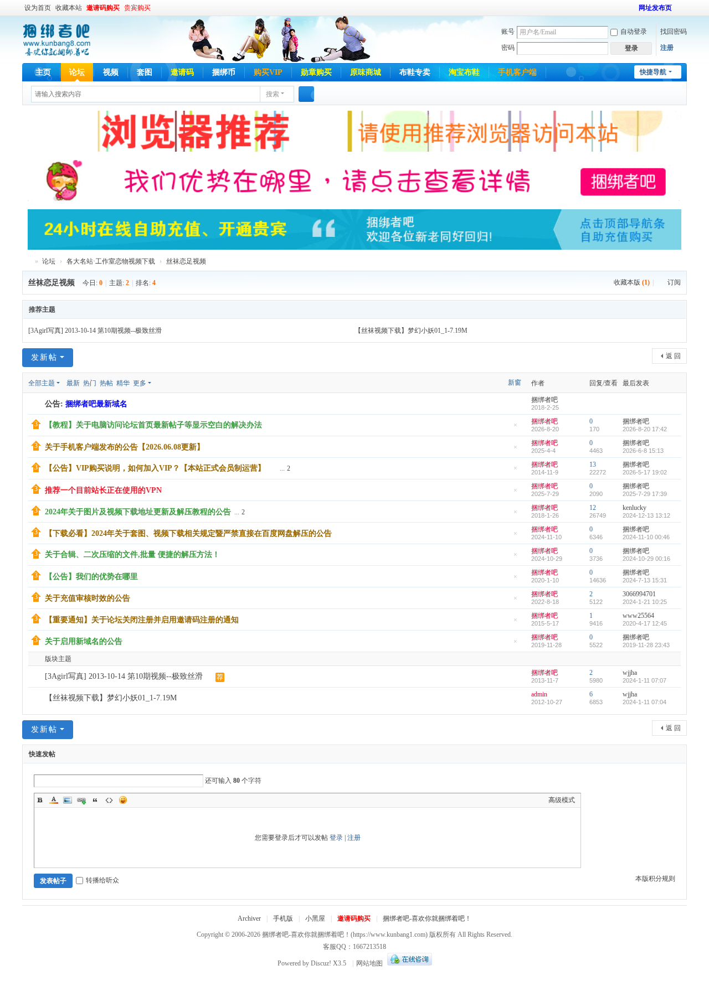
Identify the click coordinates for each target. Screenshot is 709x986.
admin (539, 694)
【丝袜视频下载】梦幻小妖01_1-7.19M (410, 330)
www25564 (638, 616)
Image (67, 800)
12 (592, 508)
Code (109, 800)
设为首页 (37, 8)
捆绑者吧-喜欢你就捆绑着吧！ (427, 918)
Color (53, 800)
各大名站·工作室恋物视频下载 (110, 261)
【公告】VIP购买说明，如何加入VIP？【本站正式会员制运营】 (155, 468)
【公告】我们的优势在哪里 (91, 576)
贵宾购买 (137, 8)
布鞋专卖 (414, 72)
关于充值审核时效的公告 (87, 598)
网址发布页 (655, 8)
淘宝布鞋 (464, 72)
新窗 (514, 382)
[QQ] (408, 963)
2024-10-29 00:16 (646, 558)
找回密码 (673, 31)
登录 (336, 838)
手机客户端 (517, 72)
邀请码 (182, 72)
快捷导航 (653, 72)
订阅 (674, 282)
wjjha (630, 673)
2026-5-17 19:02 (645, 472)
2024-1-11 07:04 (644, 702)
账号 (508, 31)
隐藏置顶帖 (515, 428)
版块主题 (58, 659)
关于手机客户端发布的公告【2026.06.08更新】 (124, 447)
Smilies (123, 800)
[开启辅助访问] (633, 8)
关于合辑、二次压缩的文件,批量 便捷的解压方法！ (132, 554)
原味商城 (365, 72)
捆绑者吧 (26, 262)
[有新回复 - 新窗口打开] (37, 677)
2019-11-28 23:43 (646, 645)
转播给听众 (102, 880)
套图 (144, 72)
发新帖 (44, 357)
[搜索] (306, 94)
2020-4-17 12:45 (645, 623)
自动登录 (633, 31)
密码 (508, 47)
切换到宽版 (682, 12)
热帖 (106, 383)
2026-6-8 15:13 (643, 450)
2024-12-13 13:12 (646, 515)
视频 (111, 72)
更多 (139, 383)
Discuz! (321, 963)
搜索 (272, 94)
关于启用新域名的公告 (83, 641)
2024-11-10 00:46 (646, 537)
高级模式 (561, 800)
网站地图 (369, 963)
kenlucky (634, 508)
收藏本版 (632, 282)
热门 (89, 383)
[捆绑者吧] (56, 39)
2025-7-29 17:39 (645, 494)
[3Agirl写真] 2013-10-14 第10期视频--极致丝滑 (95, 330)
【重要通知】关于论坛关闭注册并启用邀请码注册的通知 (142, 620)
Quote (95, 800)
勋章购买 (316, 72)
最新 (73, 383)
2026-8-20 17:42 (645, 429)
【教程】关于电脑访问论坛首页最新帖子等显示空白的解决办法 (153, 425)
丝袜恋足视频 (186, 261)
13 (592, 464)
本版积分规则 (655, 878)
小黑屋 (315, 918)
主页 (43, 72)
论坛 (77, 72)
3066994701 (639, 594)
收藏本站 (68, 8)
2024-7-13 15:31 (645, 580)
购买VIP (268, 72)
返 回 (673, 356)
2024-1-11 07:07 (644, 680)
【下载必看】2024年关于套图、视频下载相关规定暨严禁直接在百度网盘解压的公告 (188, 533)
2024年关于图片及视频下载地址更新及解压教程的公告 (138, 512)
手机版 (283, 918)
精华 (123, 383)
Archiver (249, 918)
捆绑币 (223, 72)
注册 (667, 47)
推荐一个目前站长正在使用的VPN (103, 490)
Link (81, 800)
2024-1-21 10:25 (645, 601)
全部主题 (41, 383)
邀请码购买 (103, 8)
